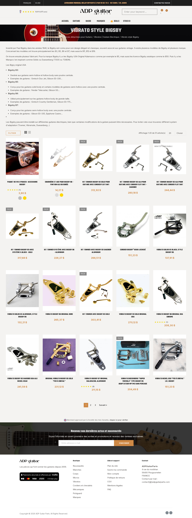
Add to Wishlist (32, 148)
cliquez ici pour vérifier (119, 420)
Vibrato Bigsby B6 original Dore (59, 314)
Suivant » (103, 405)
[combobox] (139, 12)
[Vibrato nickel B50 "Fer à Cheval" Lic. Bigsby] (169, 355)
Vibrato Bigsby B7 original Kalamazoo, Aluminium (96, 380)
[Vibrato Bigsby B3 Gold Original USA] (132, 290)
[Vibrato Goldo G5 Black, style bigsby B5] (169, 226)
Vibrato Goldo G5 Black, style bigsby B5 (170, 251)
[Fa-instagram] (150, 2)
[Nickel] (57, 195)
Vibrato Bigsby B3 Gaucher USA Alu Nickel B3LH (22, 380)
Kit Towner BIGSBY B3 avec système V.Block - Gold (22, 251)
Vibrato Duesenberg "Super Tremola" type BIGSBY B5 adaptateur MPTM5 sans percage (133, 381)
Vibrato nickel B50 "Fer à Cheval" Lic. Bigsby (169, 380)
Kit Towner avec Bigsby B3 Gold (96, 314)
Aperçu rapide (32, 153)
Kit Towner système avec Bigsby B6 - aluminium (59, 251)
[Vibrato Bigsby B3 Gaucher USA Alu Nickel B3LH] (22, 355)
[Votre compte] (171, 12)
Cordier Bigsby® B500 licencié (133, 249)
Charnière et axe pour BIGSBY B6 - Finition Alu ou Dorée (59, 183)
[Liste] (29, 133)
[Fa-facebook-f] (146, 2)
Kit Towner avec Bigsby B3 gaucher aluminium (96, 251)
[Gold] (24, 198)
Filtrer (12, 133)
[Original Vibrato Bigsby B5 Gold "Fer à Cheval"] (59, 355)
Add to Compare (32, 143)
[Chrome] (20, 198)
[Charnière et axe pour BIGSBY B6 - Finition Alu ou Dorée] (59, 158)
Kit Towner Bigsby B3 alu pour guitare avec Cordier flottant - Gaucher (133, 185)
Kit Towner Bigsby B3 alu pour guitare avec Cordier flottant (169, 183)
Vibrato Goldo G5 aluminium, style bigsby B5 (22, 315)
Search (153, 12)
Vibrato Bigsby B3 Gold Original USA (133, 315)
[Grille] (25, 133)
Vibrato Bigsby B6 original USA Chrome (169, 315)
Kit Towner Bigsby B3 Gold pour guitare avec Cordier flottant (96, 183)
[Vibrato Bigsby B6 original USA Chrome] (169, 290)
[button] (162, 3)
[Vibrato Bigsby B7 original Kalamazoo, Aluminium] (96, 355)
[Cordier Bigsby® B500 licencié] (132, 226)
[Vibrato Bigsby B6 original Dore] (59, 290)
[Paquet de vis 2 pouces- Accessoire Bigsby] (22, 158)
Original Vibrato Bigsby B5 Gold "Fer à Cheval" (59, 380)
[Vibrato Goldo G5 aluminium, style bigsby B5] (22, 290)
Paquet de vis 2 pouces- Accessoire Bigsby (22, 183)
